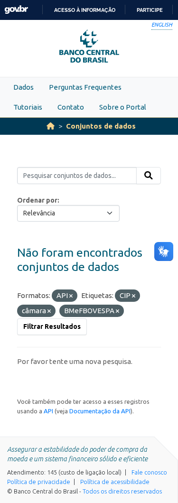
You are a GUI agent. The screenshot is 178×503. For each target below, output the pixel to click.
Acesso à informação (84, 10)
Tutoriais (27, 107)
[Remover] (71, 296)
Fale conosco (149, 472)
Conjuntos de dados (101, 126)
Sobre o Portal (122, 107)
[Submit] (148, 175)
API (48, 411)
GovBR (16, 9)
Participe (150, 10)
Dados (23, 87)
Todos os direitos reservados (122, 491)
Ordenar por (37, 200)
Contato (70, 107)
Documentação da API (100, 411)
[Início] (51, 126)
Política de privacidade (38, 481)
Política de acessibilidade (115, 481)
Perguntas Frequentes (85, 87)
